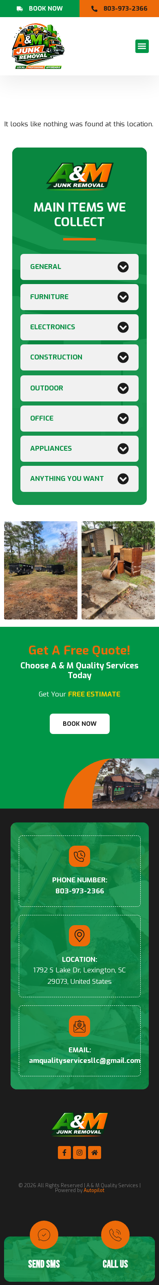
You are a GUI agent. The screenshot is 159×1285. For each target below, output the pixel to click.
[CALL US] (115, 1235)
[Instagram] (79, 1152)
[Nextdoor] (94, 1152)
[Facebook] (64, 1152)
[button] (142, 46)
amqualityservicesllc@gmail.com (84, 1060)
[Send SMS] (44, 1235)
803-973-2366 (79, 891)
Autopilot (94, 1190)
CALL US (115, 1264)
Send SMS (44, 1264)
